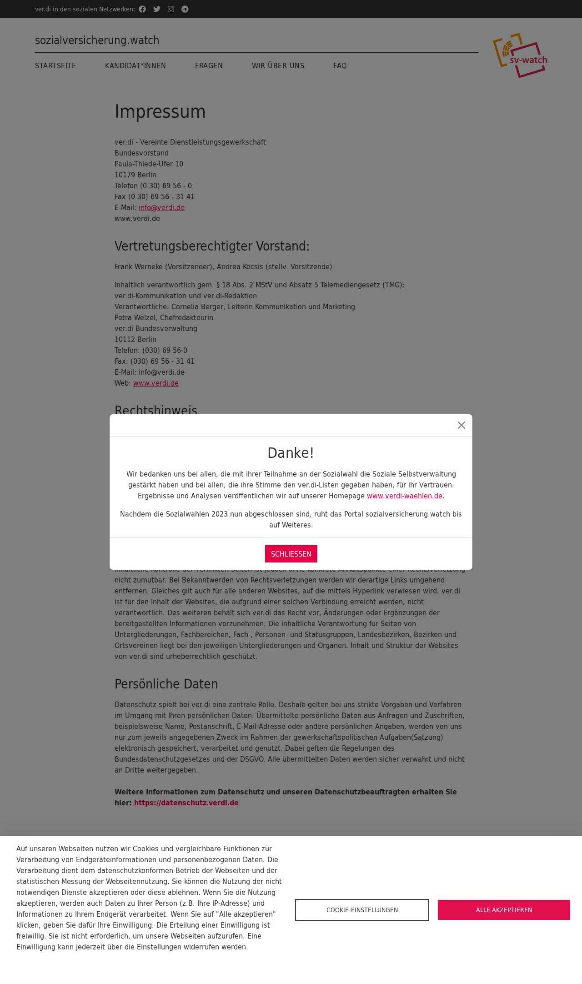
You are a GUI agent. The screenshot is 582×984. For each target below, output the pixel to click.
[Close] (461, 425)
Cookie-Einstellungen (362, 909)
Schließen (291, 553)
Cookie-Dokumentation (50, 961)
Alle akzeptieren (504, 909)
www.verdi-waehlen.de (404, 495)
